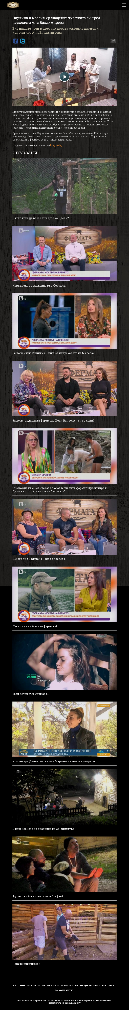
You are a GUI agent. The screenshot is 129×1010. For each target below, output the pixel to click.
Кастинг (19, 985)
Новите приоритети (26, 963)
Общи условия (90, 985)
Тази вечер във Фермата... (30, 693)
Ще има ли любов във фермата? (34, 626)
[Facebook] (15, 41)
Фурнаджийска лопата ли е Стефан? (37, 896)
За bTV (31, 985)
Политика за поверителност (58, 985)
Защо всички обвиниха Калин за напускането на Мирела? (53, 353)
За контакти (64, 990)
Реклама (108, 985)
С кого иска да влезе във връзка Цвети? (40, 218)
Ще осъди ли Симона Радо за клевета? (39, 559)
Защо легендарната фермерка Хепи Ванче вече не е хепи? (53, 420)
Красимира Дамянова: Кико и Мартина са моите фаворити (53, 761)
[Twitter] (22, 41)
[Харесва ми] (112, 41)
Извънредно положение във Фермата (39, 285)
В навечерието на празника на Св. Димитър (43, 828)
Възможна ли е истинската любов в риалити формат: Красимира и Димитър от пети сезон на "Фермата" (59, 489)
